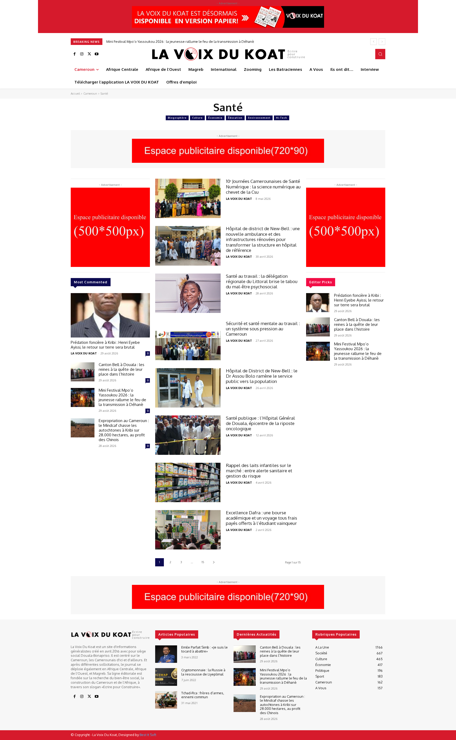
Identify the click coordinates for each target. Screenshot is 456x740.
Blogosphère (177, 117)
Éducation (235, 117)
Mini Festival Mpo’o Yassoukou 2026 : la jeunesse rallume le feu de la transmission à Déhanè (122, 397)
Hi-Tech (281, 117)
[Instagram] (82, 54)
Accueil (75, 93)
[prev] (373, 41)
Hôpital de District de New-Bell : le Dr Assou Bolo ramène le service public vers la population (261, 376)
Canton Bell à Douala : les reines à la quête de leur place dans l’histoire (121, 369)
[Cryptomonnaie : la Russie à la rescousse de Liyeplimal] (166, 677)
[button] (380, 54)
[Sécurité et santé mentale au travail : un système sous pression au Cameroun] (188, 340)
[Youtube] (96, 54)
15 (203, 562)
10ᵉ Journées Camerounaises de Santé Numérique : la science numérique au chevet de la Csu (263, 186)
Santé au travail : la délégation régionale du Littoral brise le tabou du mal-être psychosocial (261, 281)
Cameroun (90, 93)
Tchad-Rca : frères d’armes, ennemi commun (202, 695)
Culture (197, 117)
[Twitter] (89, 54)
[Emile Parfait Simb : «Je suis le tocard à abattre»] (166, 654)
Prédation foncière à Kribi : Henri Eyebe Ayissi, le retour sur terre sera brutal (105, 345)
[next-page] (213, 562)
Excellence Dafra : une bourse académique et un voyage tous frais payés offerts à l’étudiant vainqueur (262, 518)
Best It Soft (148, 735)
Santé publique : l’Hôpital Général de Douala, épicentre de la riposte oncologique (260, 423)
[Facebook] (74, 54)
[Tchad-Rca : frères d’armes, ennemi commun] (166, 700)
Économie (215, 117)
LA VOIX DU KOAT (84, 353)
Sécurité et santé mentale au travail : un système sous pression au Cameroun (263, 329)
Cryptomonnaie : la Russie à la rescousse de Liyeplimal (203, 672)
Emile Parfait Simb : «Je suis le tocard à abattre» (204, 649)
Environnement (259, 117)
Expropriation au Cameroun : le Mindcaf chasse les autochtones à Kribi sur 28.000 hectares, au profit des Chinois (195, 41)
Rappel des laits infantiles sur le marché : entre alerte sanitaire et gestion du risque (259, 470)
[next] (382, 41)
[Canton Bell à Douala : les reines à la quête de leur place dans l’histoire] (82, 371)
